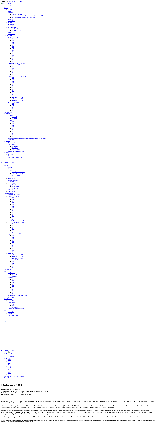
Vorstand (10, 19)
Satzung (10, 32)
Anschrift (10, 156)
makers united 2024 (17, 97)
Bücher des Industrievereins (16, 151)
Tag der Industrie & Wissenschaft (17, 76)
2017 (13, 55)
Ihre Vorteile (15, 29)
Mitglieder (11, 24)
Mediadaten (18, 149)
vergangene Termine (14, 39)
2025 (13, 42)
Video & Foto (8, 112)
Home (6, 8)
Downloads (11, 144)
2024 (13, 43)
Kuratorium (11, 21)
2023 (13, 45)
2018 (13, 53)
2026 (13, 40)
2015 (13, 58)
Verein (10, 9)
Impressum (12, 1)
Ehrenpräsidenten (13, 22)
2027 (13, 122)
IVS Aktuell (11, 143)
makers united (12, 96)
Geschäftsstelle (12, 25)
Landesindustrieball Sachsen (16, 65)
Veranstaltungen (8, 35)
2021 (13, 48)
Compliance (11, 34)
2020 (13, 50)
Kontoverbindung (15, 157)
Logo (15, 146)
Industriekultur (23, 17)
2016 (13, 56)
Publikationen (8, 141)
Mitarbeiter (11, 154)
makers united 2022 (17, 100)
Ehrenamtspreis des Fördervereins (27, 138)
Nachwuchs (7, 113)
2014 (13, 60)
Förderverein (11, 115)
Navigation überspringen (8, 5)
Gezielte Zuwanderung (18, 14)
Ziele (9, 11)
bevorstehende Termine (14, 37)
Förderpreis (11, 120)
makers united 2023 (17, 99)
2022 (13, 47)
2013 (13, 61)
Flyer (15, 148)
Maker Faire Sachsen (14, 102)
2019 (13, 52)
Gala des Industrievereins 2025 (17, 63)
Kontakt (6, 152)
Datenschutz (19, 1)
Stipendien (11, 139)
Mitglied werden (16, 30)
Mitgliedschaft (12, 27)
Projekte (10, 12)
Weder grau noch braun (29, 16)
